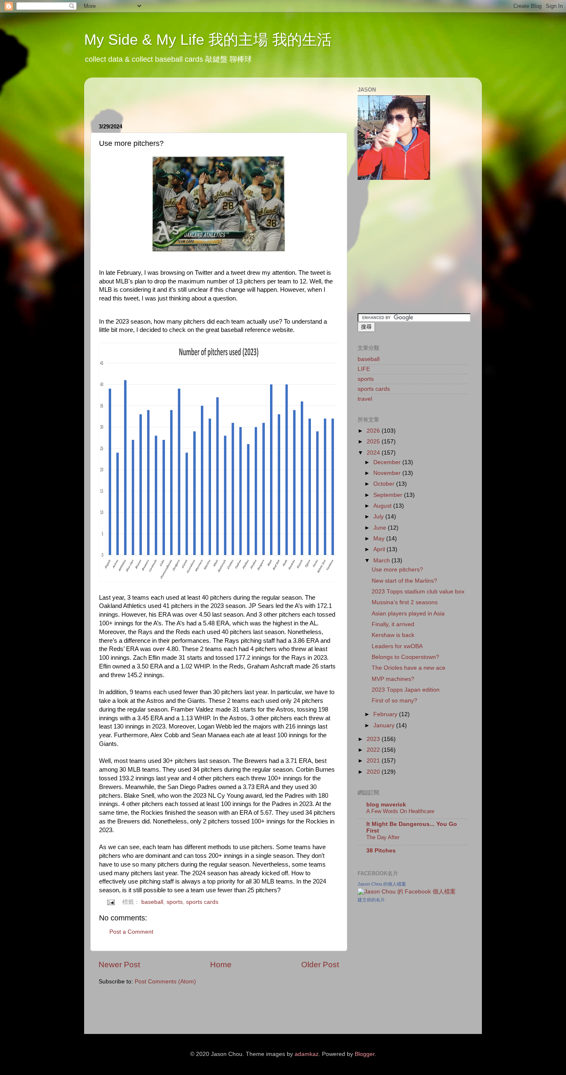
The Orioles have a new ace (408, 668)
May (379, 538)
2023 (374, 739)
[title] (407, 892)
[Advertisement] (196, 96)
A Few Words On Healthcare (400, 811)
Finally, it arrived (393, 624)
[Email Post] (111, 902)
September (388, 495)
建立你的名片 (371, 899)
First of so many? (394, 700)
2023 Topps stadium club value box (418, 591)
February (386, 714)
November (387, 473)
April (380, 549)
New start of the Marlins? (404, 581)
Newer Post (119, 964)
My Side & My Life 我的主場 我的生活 (208, 39)
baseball (152, 902)
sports (175, 902)
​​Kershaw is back (393, 635)
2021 (374, 761)
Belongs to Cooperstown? (405, 657)
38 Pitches (381, 850)
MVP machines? (393, 679)
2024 (374, 453)
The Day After (382, 837)
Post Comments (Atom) (165, 981)
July (379, 516)
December (387, 462)
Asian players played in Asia (408, 613)
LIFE (364, 369)
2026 (374, 431)
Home (221, 964)
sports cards (202, 902)
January (384, 725)
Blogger (365, 1054)
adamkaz (307, 1054)
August (383, 506)
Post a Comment (131, 932)
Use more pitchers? (397, 570)
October (384, 484)
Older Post (320, 964)
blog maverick (386, 804)
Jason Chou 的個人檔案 (382, 883)
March (382, 560)
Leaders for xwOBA (397, 646)
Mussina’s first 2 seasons (405, 602)
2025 (374, 441)
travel (365, 399)
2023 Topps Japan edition (406, 690)
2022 (374, 750)
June (380, 528)
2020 (374, 772)
